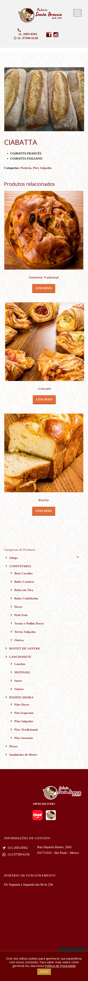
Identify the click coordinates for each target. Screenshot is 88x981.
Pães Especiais (24, 713)
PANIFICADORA (21, 697)
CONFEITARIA (20, 566)
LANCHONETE (20, 656)
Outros (19, 640)
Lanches (19, 664)
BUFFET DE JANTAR (24, 648)
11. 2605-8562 (27, 34)
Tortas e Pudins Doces (29, 623)
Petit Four (21, 615)
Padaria (26, 168)
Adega (13, 557)
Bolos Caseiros (24, 581)
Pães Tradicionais (26, 729)
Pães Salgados (42, 168)
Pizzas (13, 746)
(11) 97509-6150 (18, 854)
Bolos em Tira (23, 590)
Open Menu (77, 13)
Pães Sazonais (23, 738)
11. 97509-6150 (28, 38)
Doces (18, 606)
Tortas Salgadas (25, 631)
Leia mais (44, 288)
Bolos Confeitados (26, 598)
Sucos (18, 680)
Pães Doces (21, 704)
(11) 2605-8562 (18, 847)
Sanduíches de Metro (23, 754)
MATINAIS (22, 672)
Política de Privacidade (60, 966)
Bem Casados (23, 573)
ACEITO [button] (44, 971)
